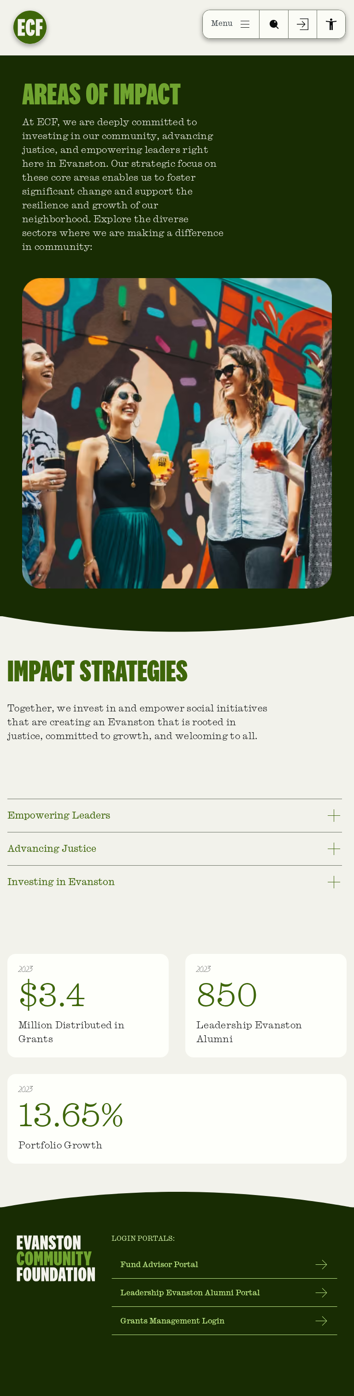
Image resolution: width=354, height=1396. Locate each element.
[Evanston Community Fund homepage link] (54, 24)
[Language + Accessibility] (331, 24)
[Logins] (303, 24)
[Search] (274, 24)
